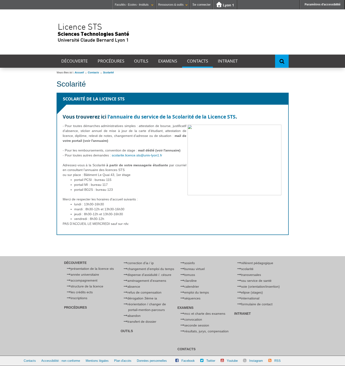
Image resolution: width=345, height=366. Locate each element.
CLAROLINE (190, 280)
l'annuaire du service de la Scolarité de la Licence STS (171, 116)
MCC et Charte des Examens (204, 313)
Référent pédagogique (257, 263)
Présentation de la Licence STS (92, 269)
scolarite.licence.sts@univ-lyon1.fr (137, 155)
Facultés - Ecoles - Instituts (132, 4)
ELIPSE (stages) (252, 292)
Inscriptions (79, 298)
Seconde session (196, 325)
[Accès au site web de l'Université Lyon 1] (225, 5)
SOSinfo (189, 263)
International (250, 298)
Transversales (251, 275)
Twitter (210, 360)
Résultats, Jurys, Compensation (206, 331)
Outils (141, 61)
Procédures (111, 61)
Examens (167, 61)
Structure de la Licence (87, 286)
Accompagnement (84, 280)
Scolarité (247, 269)
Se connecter (201, 4)
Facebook (188, 360)
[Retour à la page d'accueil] (94, 32)
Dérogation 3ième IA (142, 298)
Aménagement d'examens (146, 280)
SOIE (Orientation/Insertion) (260, 286)
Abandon (134, 316)
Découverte (74, 61)
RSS (277, 360)
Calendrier (191, 286)
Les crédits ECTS (82, 292)
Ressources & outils (171, 4)
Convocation (193, 319)
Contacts (197, 61)
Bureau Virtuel (194, 269)
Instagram (256, 360)
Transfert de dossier (141, 321)
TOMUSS (189, 275)
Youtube (232, 360)
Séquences (192, 298)
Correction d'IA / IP (140, 263)
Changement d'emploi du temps (150, 269)
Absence (133, 286)
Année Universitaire (85, 274)
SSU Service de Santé (256, 280)
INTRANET (228, 61)
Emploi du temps (196, 292)
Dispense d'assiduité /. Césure (149, 275)
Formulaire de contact (256, 304)
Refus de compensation (144, 292)
